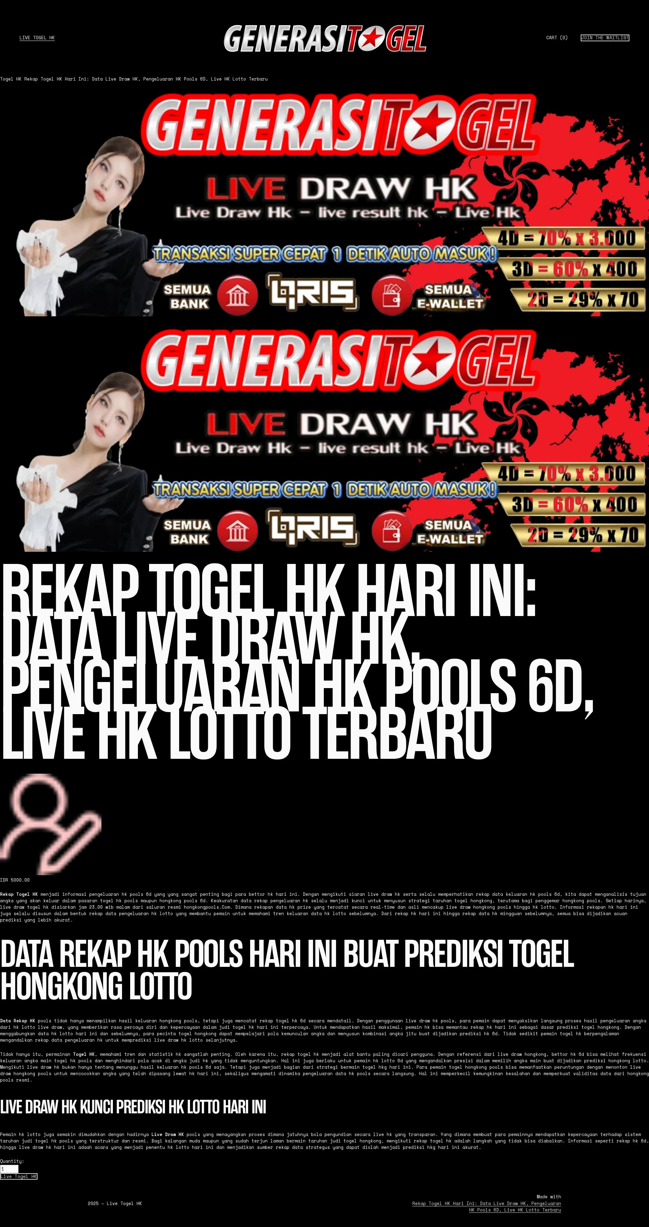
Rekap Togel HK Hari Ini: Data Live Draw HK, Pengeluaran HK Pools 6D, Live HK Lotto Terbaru (146, 79)
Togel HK (11, 79)
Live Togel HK (37, 38)
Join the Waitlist (605, 38)
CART (557, 38)
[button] (19, 1176)
